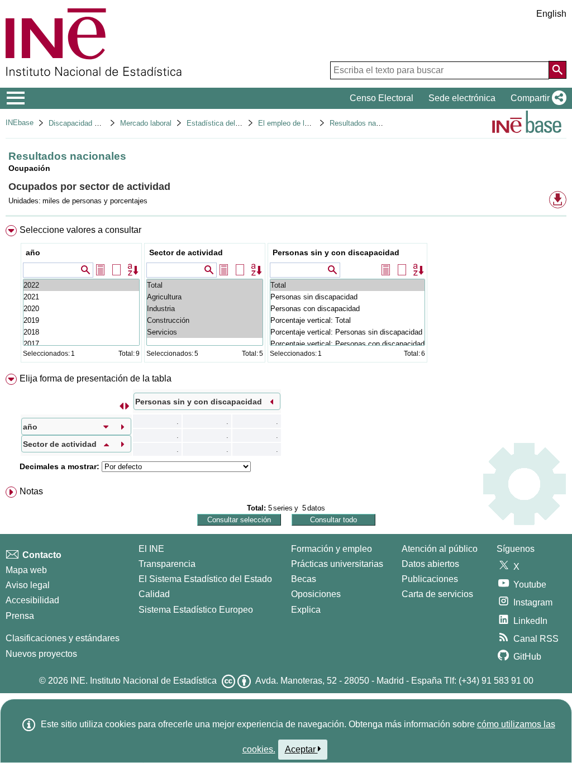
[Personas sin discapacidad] (347, 297)
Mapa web (26, 570)
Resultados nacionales (366, 123)
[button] (536, 98)
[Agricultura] (205, 297)
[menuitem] (286, 296)
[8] (81, 285)
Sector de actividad (186, 252)
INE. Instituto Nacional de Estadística (143, 680)
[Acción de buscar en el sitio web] (557, 70)
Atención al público (440, 549)
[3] (81, 344)
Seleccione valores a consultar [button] (80, 230)
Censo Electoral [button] (381, 98)
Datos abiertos (430, 564)
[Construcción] (205, 320)
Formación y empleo (331, 549)
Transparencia (167, 564)
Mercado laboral (145, 123)
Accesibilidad (32, 600)
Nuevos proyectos (41, 654)
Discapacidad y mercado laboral (100, 123)
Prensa (20, 616)
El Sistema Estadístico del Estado (205, 579)
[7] (81, 297)
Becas (303, 579)
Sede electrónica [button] (461, 98)
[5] (81, 320)
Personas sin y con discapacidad (336, 252)
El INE (151, 549)
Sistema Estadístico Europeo (196, 609)
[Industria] (205, 308)
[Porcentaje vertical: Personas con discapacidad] (347, 344)
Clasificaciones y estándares (63, 638)
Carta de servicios (437, 594)
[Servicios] (205, 332)
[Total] (205, 285)
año (33, 252)
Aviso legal (28, 585)
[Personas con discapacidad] (347, 308)
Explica (306, 609)
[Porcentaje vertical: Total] (347, 320)
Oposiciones (316, 594)
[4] (81, 332)
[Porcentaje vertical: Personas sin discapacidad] (347, 332)
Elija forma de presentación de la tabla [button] (95, 378)
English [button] (551, 13)
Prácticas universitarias (337, 564)
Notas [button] (31, 491)
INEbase (20, 122)
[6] (81, 308)
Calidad (154, 594)
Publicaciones (430, 579)
